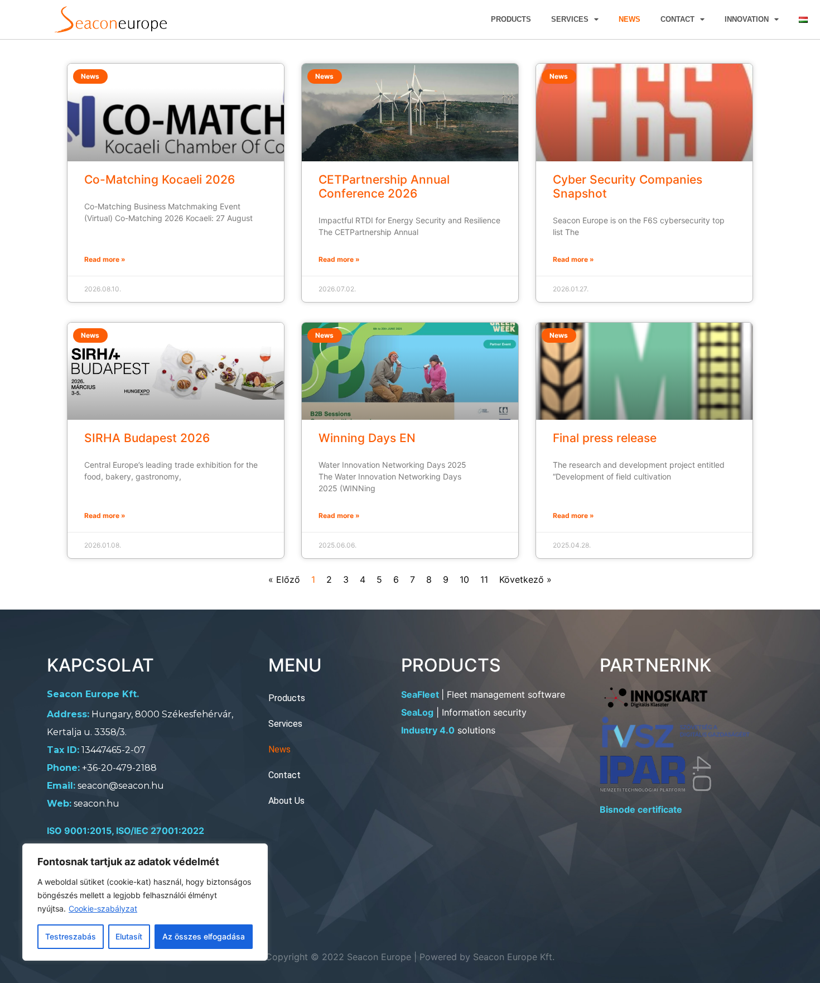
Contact (677, 19)
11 (484, 579)
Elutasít (128, 936)
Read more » (105, 259)
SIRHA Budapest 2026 (147, 438)
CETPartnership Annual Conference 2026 (384, 186)
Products (511, 19)
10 (464, 579)
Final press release (605, 438)
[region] (145, 902)
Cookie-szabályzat (103, 908)
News (629, 19)
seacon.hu (96, 803)
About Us (286, 800)
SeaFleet (420, 694)
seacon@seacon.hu (121, 785)
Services (570, 19)
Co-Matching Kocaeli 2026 (159, 179)
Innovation (747, 19)
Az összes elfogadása (203, 936)
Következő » (525, 579)
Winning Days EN (367, 438)
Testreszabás (70, 936)
